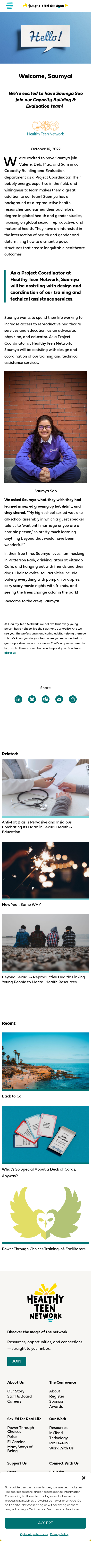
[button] (83, 1477)
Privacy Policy (59, 1534)
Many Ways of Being (20, 1449)
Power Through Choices (20, 1430)
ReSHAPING (60, 1443)
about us (10, 653)
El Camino (16, 1442)
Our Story (15, 1391)
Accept (45, 1523)
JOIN (16, 1361)
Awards (56, 1407)
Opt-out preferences (34, 1534)
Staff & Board (19, 1397)
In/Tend (56, 1433)
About (54, 1391)
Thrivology (58, 1438)
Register (56, 1397)
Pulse (12, 1437)
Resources (58, 1428)
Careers (14, 1402)
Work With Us (61, 1448)
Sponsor (56, 1402)
